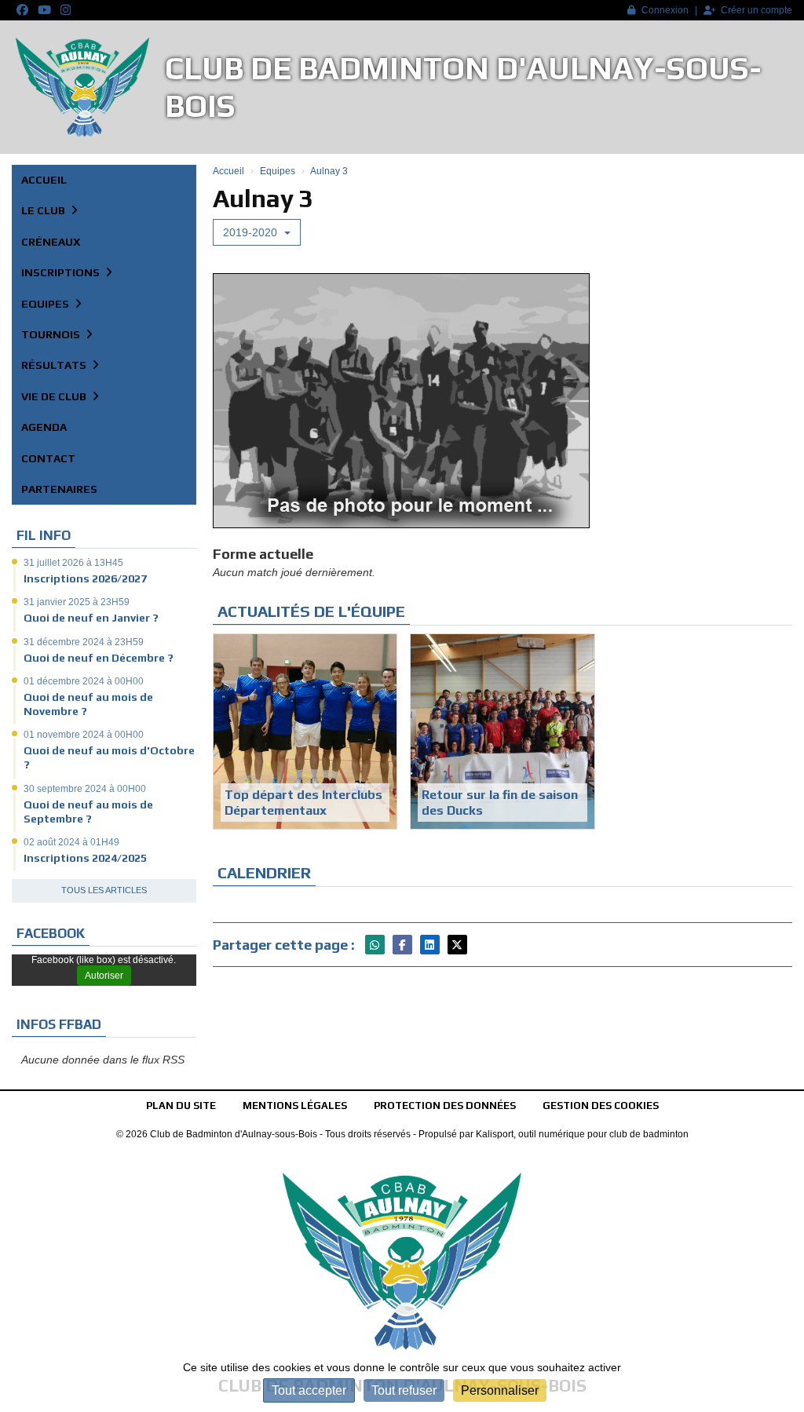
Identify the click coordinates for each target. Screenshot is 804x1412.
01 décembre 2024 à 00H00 (84, 681)
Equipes (46, 303)
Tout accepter (309, 1390)
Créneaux (50, 241)
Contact (48, 458)
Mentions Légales (295, 1105)
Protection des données (445, 1105)
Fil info (43, 535)
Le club (44, 210)
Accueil (44, 179)
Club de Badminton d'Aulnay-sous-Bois (463, 87)
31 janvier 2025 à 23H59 (77, 602)
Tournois (51, 334)
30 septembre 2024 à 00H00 (85, 788)
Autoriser (104, 975)
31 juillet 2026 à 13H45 (73, 562)
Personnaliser (500, 1390)
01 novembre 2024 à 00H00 (84, 734)
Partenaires (59, 489)
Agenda (44, 427)
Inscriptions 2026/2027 (85, 578)
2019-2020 (251, 232)
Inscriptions (61, 272)
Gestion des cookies (601, 1105)
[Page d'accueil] (82, 87)
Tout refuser (404, 1390)
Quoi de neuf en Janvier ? (91, 617)
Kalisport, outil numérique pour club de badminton (582, 1134)
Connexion (665, 10)
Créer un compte (756, 10)
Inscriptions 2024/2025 (85, 858)
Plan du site (181, 1105)
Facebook (50, 933)
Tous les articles (104, 890)
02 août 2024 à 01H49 (71, 842)
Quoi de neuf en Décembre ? (99, 657)
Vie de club (55, 396)
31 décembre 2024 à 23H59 (84, 642)
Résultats (55, 365)
